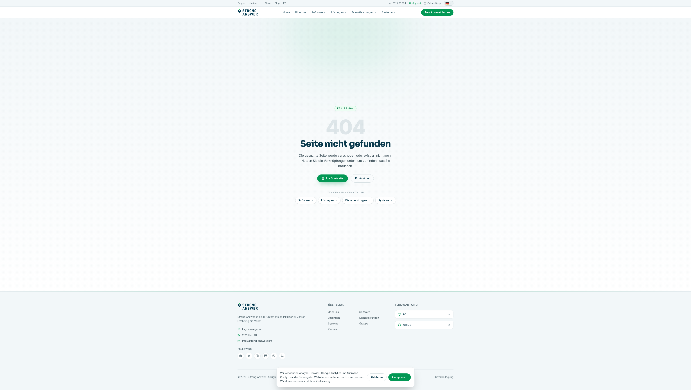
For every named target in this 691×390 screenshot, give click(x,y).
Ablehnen (377, 377)
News (268, 3)
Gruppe (241, 3)
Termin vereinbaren (437, 12)
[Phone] (282, 356)
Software (317, 12)
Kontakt (360, 178)
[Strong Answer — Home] (248, 12)
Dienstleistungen (363, 12)
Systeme (387, 12)
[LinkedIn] (265, 356)
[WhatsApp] (274, 356)
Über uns (300, 12)
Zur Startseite (335, 178)
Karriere (253, 3)
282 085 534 (399, 3)
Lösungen (337, 12)
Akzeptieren (399, 377)
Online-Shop (434, 3)
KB (284, 3)
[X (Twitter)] (249, 356)
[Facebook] (241, 356)
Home (286, 12)
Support (416, 3)
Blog (277, 3)
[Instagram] (257, 356)
